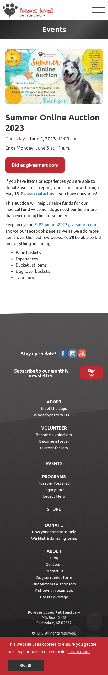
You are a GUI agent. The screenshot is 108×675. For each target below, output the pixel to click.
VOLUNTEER (54, 428)
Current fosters (54, 447)
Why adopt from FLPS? (54, 415)
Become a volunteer (54, 434)
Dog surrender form (54, 577)
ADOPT (54, 402)
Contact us (54, 571)
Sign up (91, 372)
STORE (54, 509)
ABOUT (54, 551)
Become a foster (54, 441)
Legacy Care (54, 490)
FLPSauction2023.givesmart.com (65, 224)
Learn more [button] (79, 651)
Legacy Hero (54, 496)
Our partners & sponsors (54, 584)
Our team (54, 564)
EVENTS (54, 463)
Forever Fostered (54, 483)
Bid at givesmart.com (35, 165)
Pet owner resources (54, 590)
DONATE (54, 525)
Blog (54, 558)
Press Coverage (54, 597)
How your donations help (54, 532)
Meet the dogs (54, 408)
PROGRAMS (54, 476)
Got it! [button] (25, 665)
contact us (44, 193)
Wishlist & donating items (54, 538)
